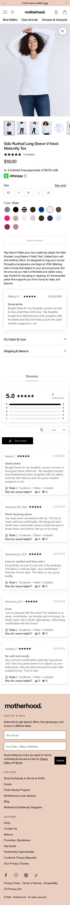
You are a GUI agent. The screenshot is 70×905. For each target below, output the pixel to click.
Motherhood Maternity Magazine (23, 807)
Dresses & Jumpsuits (55, 19)
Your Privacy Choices (16, 863)
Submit (60, 760)
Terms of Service (32, 883)
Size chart (60, 185)
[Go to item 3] (34, 128)
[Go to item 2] (21, 128)
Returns (8, 834)
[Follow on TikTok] (36, 875)
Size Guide (10, 846)
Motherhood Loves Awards (20, 795)
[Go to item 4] (46, 128)
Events (8, 784)
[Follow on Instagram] (16, 875)
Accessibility (51, 883)
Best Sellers (10, 19)
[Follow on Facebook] (6, 875)
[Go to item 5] (59, 128)
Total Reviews (58, 398)
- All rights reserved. (36, 897)
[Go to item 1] (9, 128)
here (46, 3)
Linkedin (48, 488)
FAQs (7, 823)
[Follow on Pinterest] (26, 875)
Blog (6, 801)
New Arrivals (29, 19)
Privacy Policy (12, 883)
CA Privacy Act (12, 889)
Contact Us (10, 828)
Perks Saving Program (17, 790)
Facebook (25, 488)
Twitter (37, 488)
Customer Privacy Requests (20, 857)
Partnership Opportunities (19, 851)
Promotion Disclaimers (17, 840)
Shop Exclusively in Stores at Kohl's (24, 778)
